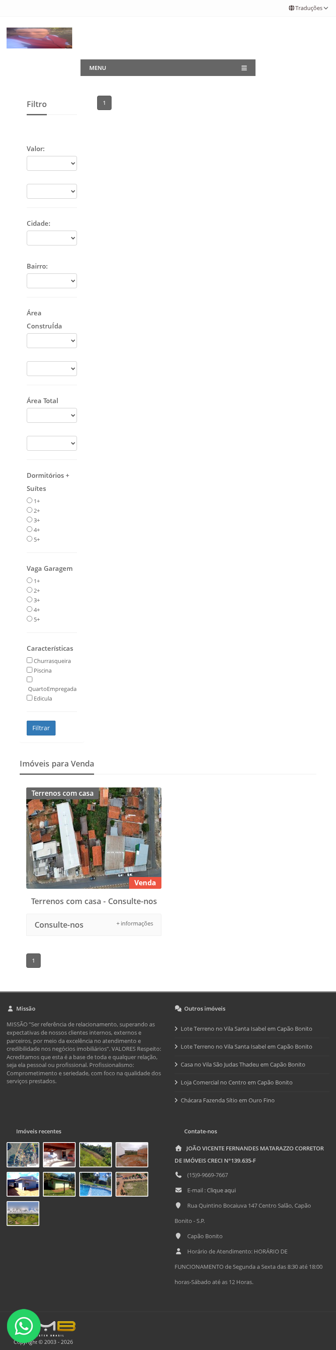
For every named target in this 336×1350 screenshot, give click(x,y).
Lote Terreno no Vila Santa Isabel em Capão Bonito (246, 1028)
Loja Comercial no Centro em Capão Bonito (237, 1082)
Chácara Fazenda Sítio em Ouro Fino (228, 1100)
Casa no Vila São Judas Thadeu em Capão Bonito (243, 1064)
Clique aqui (221, 1190)
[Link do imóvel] (25, 1156)
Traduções (308, 8)
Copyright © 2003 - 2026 (42, 1342)
